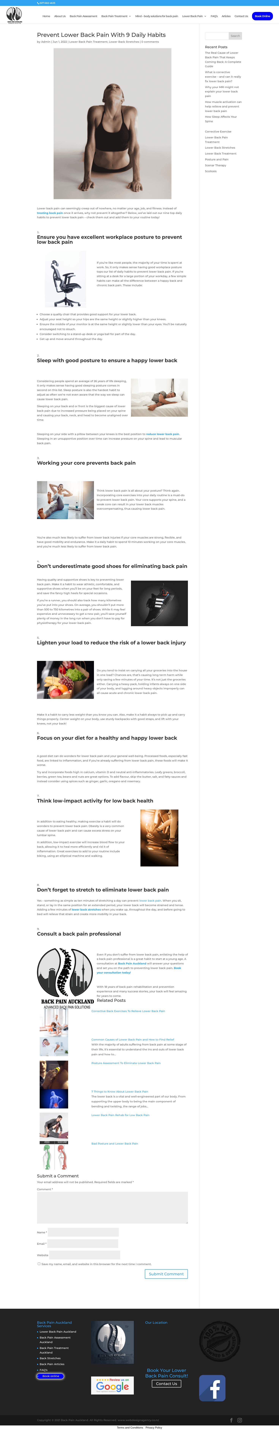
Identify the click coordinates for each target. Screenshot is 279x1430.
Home (46, 16)
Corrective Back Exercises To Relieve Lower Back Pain (128, 1011)
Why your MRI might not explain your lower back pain (222, 91)
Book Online (262, 16)
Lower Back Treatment (220, 153)
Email (41, 1244)
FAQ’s (214, 16)
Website (42, 1255)
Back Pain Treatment (114, 16)
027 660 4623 (47, 3)
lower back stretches (86, 909)
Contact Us (241, 16)
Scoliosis (211, 171)
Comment (45, 1189)
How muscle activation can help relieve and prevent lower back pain (223, 106)
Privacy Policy (154, 1427)
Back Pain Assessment (83, 16)
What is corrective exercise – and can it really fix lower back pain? (223, 76)
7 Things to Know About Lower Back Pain (119, 1091)
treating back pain (50, 213)
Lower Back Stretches (124, 41)
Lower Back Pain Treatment (88, 41)
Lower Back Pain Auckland (58, 1331)
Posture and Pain (217, 159)
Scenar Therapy (215, 165)
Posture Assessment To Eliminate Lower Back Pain (126, 1063)
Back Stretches (50, 1358)
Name (42, 1232)
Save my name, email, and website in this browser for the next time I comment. (96, 1264)
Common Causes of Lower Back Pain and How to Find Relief (132, 1039)
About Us (59, 16)
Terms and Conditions (130, 1427)
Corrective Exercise (218, 131)
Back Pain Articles (52, 1364)
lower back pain (150, 900)
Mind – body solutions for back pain (156, 16)
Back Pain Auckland (132, 963)
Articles (226, 16)
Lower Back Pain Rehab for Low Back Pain (120, 1115)
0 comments (150, 41)
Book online (51, 1376)
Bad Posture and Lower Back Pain (114, 1143)
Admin (45, 41)
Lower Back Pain (192, 16)
